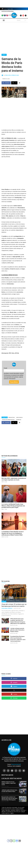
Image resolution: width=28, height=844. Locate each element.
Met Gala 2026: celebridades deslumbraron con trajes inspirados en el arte (14, 479)
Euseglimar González (7, 608)
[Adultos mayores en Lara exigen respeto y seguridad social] (22, 784)
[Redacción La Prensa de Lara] (3, 75)
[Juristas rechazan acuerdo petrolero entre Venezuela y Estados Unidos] (5, 630)
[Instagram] (8, 770)
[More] (19, 82)
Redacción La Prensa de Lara (12, 75)
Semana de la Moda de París (8, 419)
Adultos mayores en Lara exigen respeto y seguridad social (9, 783)
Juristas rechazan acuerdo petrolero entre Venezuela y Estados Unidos (17, 630)
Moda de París (12, 417)
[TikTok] (16, 770)
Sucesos (4, 601)
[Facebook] (4, 770)
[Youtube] (23, 770)
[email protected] (16, 764)
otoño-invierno (19, 417)
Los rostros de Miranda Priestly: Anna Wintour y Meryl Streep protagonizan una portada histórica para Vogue (13, 505)
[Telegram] (12, 770)
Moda (4, 54)
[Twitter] (19, 770)
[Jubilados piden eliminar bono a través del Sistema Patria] (22, 791)
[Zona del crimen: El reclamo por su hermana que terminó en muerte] (14, 593)
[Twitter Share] (11, 840)
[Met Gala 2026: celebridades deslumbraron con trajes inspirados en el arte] (14, 468)
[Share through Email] (19, 840)
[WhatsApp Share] (14, 840)
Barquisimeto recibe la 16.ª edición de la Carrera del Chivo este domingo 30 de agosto (9, 798)
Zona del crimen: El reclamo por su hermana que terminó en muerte (14, 605)
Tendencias (18, 419)
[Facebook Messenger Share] (16, 840)
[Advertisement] (14, 38)
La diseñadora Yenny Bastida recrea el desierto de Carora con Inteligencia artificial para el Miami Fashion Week (12, 533)
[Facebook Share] (8, 840)
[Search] (25, 20)
